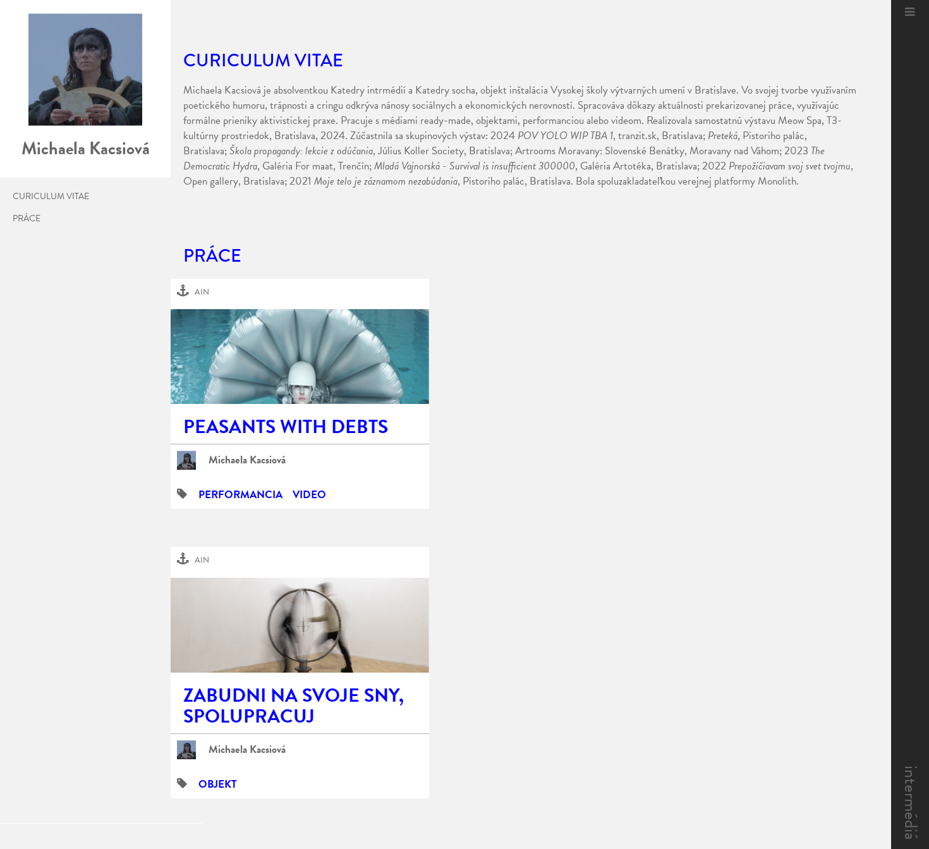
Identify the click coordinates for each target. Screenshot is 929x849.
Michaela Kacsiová (247, 460)
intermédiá (911, 803)
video (309, 495)
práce (26, 218)
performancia (240, 495)
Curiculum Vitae (51, 196)
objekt (217, 784)
